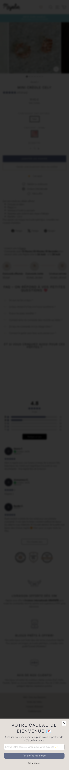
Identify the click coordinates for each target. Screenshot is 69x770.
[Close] (64, 723)
